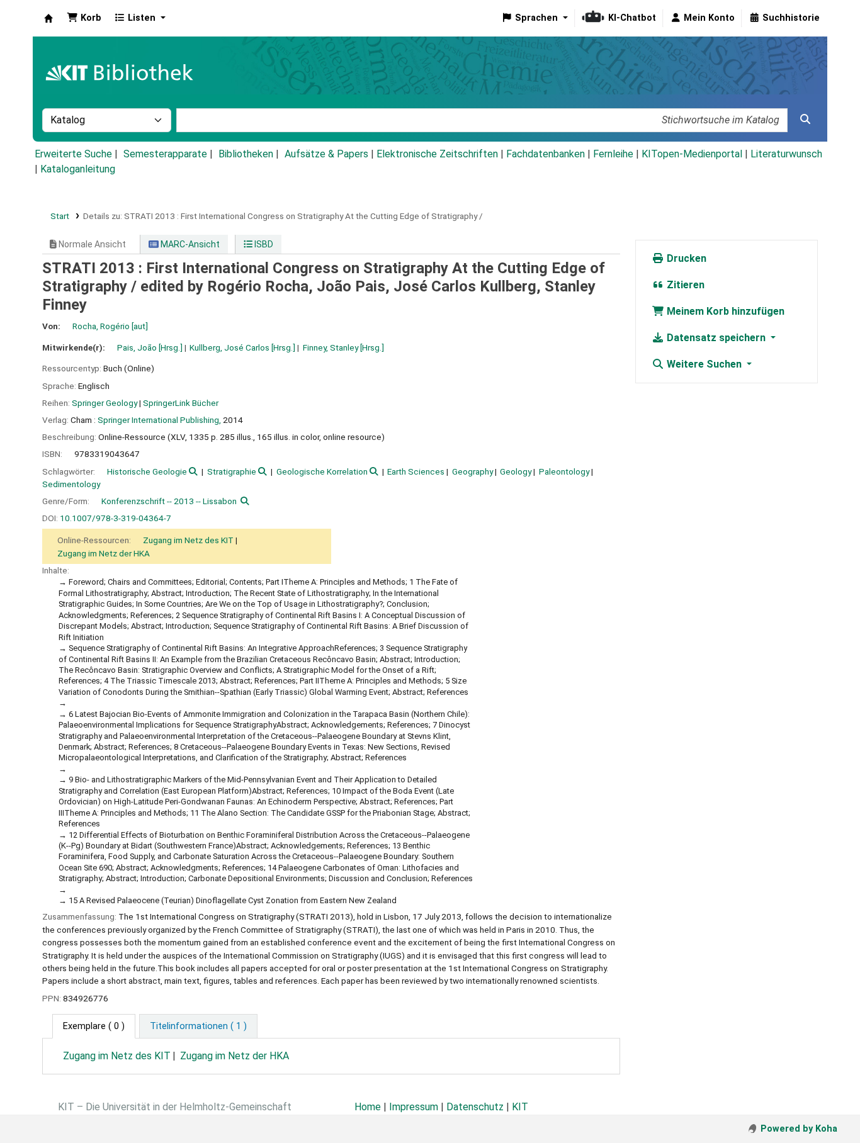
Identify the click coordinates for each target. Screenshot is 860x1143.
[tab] (198, 1026)
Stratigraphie (231, 471)
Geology (515, 471)
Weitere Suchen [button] (704, 364)
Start (59, 216)
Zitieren (684, 285)
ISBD (262, 244)
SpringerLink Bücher (180, 403)
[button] (84, 18)
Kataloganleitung (77, 169)
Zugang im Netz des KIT (188, 540)
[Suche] (805, 119)
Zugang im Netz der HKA (103, 553)
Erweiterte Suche (73, 154)
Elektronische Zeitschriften (437, 154)
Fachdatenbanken (545, 154)
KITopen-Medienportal (692, 154)
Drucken (685, 258)
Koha (48, 18)
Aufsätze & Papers (326, 154)
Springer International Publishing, (159, 420)
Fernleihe (613, 154)
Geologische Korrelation (322, 471)
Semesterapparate (165, 154)
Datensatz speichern (716, 338)
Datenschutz (475, 1107)
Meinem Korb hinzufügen (724, 311)
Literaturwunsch (786, 154)
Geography (472, 471)
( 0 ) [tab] (94, 1026)
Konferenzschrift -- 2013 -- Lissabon (169, 501)
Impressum (413, 1107)
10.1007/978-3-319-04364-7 (115, 518)
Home (367, 1107)
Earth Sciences (415, 471)
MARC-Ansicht (189, 244)
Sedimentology (71, 484)
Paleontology (564, 471)
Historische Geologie (147, 471)
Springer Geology (104, 403)
